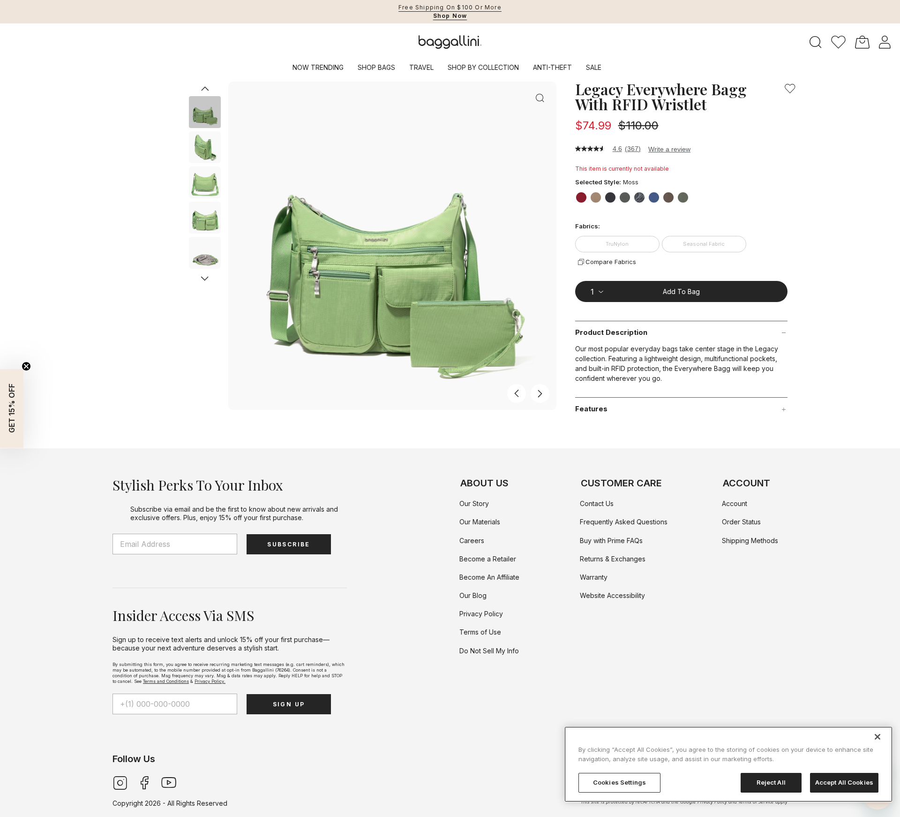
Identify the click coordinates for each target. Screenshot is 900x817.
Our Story (474, 503)
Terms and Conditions (166, 681)
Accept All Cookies (844, 782)
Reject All (771, 782)
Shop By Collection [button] (483, 67)
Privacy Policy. (210, 681)
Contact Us (597, 503)
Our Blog (473, 595)
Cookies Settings (619, 782)
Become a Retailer (487, 559)
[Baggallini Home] (450, 42)
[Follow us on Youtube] (168, 782)
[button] (838, 42)
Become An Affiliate (489, 577)
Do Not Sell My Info (489, 651)
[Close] (877, 736)
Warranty (594, 577)
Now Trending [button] (318, 67)
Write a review (669, 149)
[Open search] (816, 42)
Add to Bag (681, 291)
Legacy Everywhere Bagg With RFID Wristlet (661, 97)
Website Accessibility (612, 595)
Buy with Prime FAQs (611, 541)
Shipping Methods (750, 541)
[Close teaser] (26, 366)
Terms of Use (480, 632)
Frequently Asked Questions (624, 522)
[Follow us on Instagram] (120, 782)
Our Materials (479, 522)
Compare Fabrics (610, 261)
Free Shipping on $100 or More (450, 7)
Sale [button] (593, 67)
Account (734, 503)
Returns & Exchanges (612, 559)
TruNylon (617, 244)
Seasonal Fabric (704, 244)
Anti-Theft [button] (552, 67)
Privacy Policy (481, 614)
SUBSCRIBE (288, 544)
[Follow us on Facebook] (144, 782)
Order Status (741, 522)
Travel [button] (421, 67)
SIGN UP (289, 704)
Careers (471, 541)
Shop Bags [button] (376, 67)
